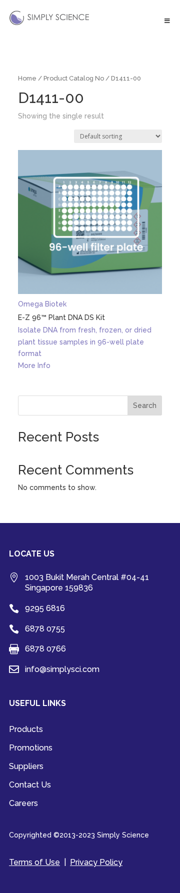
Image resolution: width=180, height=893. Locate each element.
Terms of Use (34, 862)
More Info (34, 366)
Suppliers (26, 767)
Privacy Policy (96, 862)
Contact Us (30, 786)
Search (144, 406)
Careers (23, 804)
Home (27, 78)
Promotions (30, 748)
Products (26, 730)
